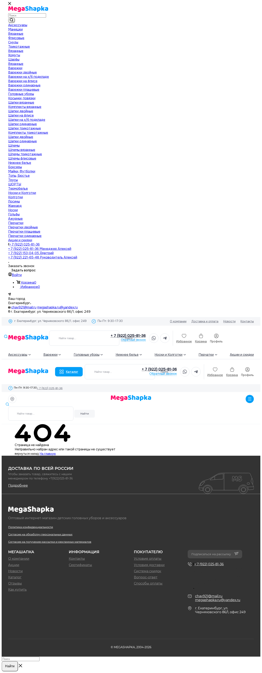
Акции (13, 565)
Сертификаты (80, 565)
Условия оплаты (147, 559)
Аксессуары (17, 354)
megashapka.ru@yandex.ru (57, 307)
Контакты (247, 321)
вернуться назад (27, 453)
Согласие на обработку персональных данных (40, 534)
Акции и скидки (242, 354)
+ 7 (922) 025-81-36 (24, 244)
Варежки (50, 354)
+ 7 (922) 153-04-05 (31, 253)
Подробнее (18, 485)
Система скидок (147, 571)
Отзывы (15, 583)
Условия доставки (149, 565)
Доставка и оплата (204, 321)
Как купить (17, 589)
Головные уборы (86, 354)
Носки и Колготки (168, 354)
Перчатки (206, 354)
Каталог (72, 372)
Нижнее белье (127, 354)
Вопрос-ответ (145, 577)
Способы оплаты (148, 583)
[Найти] (11, 20)
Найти (84, 413)
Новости (229, 321)
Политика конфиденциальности (30, 527)
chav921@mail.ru (23, 307)
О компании (178, 321)
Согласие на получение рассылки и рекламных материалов (49, 541)
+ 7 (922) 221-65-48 (42, 257)
